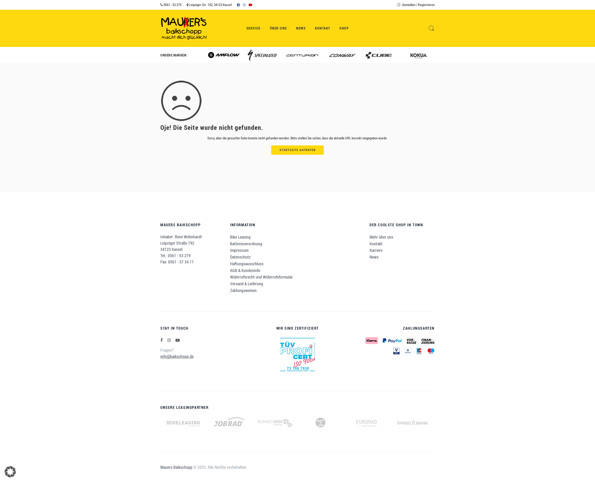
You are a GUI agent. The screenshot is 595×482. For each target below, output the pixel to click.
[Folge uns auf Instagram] (169, 340)
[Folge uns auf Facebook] (161, 340)
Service (253, 28)
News (301, 28)
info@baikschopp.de (177, 356)
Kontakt (322, 28)
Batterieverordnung (246, 243)
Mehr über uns (381, 237)
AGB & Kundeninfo (245, 270)
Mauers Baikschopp (176, 467)
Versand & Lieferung (246, 283)
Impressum (239, 250)
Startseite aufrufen (298, 150)
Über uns (278, 28)
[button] (10, 472)
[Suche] (431, 28)
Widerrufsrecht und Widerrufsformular (261, 277)
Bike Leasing (240, 237)
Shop (344, 28)
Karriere (376, 250)
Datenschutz (240, 257)
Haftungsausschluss (247, 263)
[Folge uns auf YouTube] (177, 340)
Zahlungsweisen (243, 290)
